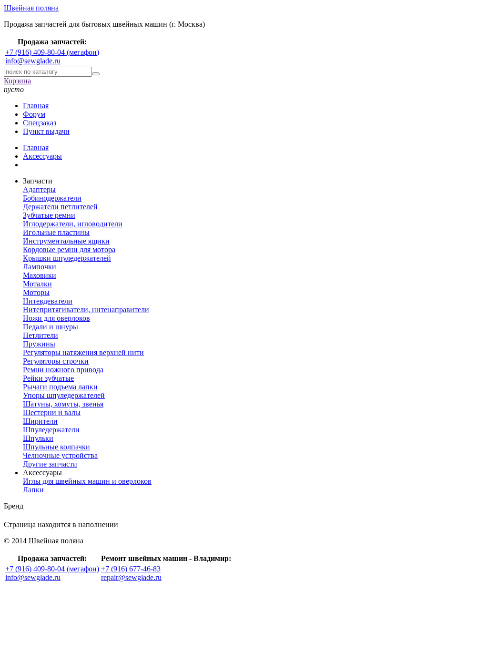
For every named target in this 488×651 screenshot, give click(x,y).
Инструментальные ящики (66, 241)
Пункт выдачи (46, 131)
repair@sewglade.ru (131, 577)
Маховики (39, 275)
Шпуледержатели (51, 430)
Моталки (37, 284)
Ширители (40, 421)
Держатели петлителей (60, 207)
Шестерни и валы (52, 412)
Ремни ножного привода (63, 370)
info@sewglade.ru (33, 61)
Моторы (36, 292)
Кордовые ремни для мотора (69, 249)
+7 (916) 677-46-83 (131, 569)
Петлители (40, 335)
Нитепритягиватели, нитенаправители (86, 309)
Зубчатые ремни (49, 215)
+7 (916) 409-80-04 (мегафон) (52, 52)
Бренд (13, 506)
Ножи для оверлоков (56, 318)
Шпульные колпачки (56, 447)
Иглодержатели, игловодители (72, 224)
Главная (36, 106)
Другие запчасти (50, 464)
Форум (34, 114)
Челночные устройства (60, 455)
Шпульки (38, 438)
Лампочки (39, 267)
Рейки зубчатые (48, 378)
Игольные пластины (56, 232)
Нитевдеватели (47, 301)
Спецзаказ (39, 123)
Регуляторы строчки (56, 361)
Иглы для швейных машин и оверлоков (87, 481)
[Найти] (96, 73)
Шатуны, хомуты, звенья (63, 404)
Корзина (17, 81)
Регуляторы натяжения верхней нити (83, 352)
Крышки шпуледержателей (67, 258)
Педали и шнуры (50, 327)
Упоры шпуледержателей (64, 395)
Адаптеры (39, 189)
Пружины (39, 344)
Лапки (33, 490)
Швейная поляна (31, 8)
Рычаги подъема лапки (60, 387)
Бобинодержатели (52, 198)
